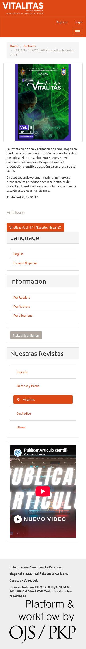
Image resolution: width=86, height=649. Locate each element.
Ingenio (22, 372)
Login (78, 22)
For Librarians (22, 315)
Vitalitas (29, 399)
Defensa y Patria (28, 386)
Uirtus (21, 427)
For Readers (21, 297)
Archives (30, 46)
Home (14, 46)
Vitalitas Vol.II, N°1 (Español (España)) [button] (35, 227)
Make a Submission (26, 335)
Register (62, 22)
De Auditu (24, 413)
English (18, 254)
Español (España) (25, 263)
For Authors (21, 306)
